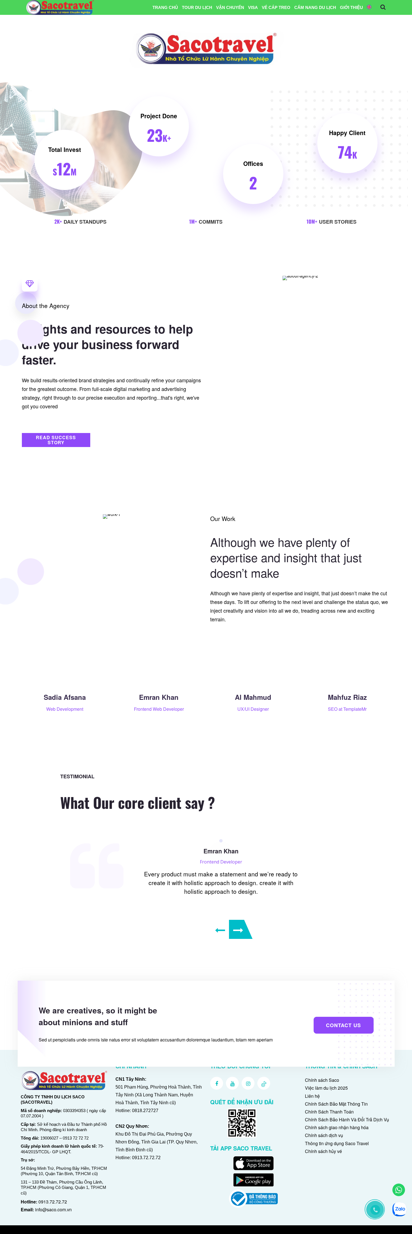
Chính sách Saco (322, 1080)
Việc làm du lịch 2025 (326, 1088)
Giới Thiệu (351, 7)
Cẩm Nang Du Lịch (315, 7)
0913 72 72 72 (76, 1138)
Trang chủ (165, 7)
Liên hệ (312, 1096)
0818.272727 (145, 1110)
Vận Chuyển (230, 7)
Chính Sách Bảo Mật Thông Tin (336, 1104)
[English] (369, 8)
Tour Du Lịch (197, 7)
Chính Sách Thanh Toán (329, 1111)
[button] (56, 440)
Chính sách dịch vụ (324, 1135)
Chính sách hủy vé (323, 1151)
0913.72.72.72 (52, 1201)
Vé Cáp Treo (276, 7)
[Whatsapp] (398, 1190)
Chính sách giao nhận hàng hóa (337, 1127)
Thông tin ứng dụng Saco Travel (337, 1143)
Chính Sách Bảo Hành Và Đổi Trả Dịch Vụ (347, 1119)
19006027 (49, 1138)
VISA (253, 7)
